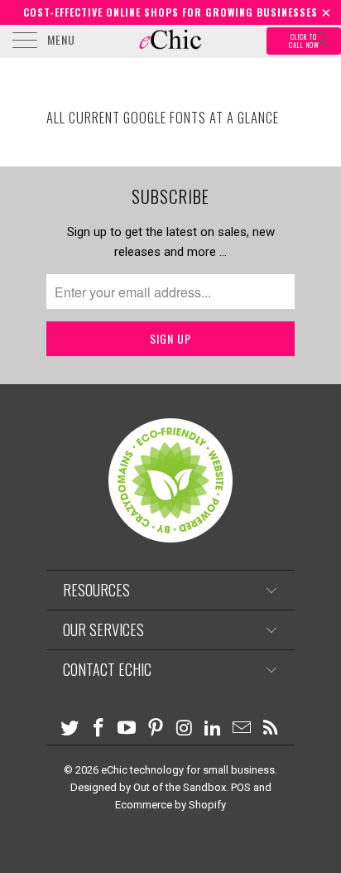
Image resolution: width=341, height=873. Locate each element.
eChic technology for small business (188, 770)
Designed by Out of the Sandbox (148, 787)
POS (241, 787)
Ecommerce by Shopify (170, 804)
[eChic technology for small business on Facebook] (98, 729)
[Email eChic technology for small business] (242, 729)
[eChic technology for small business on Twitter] (70, 729)
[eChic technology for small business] (170, 41)
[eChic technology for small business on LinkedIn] (213, 729)
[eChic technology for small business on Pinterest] (156, 729)
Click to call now (304, 41)
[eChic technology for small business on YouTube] (127, 729)
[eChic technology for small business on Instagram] (185, 729)
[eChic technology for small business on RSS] (271, 729)
